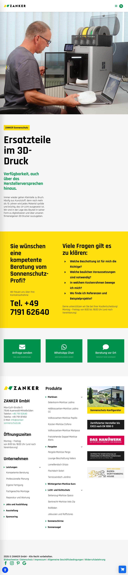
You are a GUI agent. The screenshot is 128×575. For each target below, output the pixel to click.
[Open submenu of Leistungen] (39, 467)
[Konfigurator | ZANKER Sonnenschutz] (105, 387)
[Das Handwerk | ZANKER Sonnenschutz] (105, 437)
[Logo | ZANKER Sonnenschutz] (15, 6)
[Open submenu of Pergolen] (81, 446)
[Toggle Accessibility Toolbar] (5, 570)
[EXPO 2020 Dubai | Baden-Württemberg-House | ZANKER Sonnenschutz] (105, 468)
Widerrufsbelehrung (95, 559)
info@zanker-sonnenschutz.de (14, 421)
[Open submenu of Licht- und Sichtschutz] (81, 490)
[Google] (24, 563)
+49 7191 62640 (19, 413)
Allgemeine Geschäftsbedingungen (65, 559)
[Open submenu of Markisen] (81, 397)
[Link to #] (121, 6)
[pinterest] (18, 563)
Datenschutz (26, 559)
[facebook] (6, 563)
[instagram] (12, 563)
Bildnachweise (11, 559)
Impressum (40, 559)
